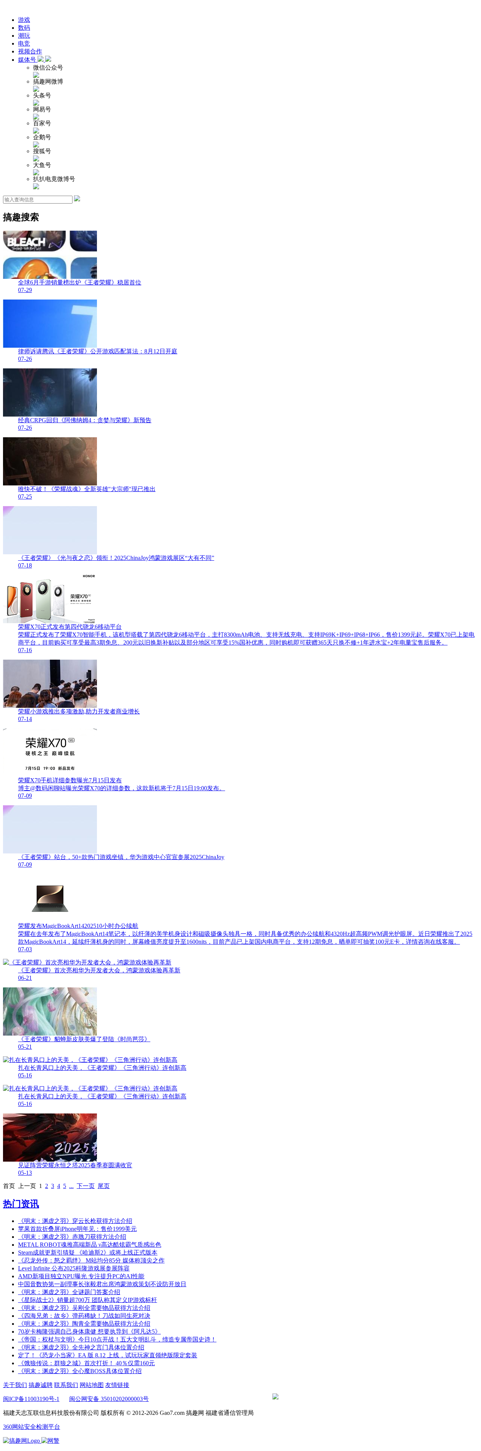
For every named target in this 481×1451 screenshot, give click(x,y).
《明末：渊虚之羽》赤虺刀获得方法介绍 (72, 1237)
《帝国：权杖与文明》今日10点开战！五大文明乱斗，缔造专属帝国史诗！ (117, 1339)
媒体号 (28, 59)
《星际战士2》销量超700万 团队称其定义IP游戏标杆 (87, 1300)
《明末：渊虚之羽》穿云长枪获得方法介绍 (75, 1221)
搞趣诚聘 (41, 1385)
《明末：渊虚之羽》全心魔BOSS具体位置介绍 (80, 1371)
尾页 (104, 1186)
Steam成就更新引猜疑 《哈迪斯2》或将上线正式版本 (87, 1252)
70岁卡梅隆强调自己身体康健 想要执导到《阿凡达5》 (89, 1331)
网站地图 (92, 1385)
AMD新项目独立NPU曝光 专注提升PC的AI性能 (81, 1276)
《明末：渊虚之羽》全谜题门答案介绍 (69, 1292)
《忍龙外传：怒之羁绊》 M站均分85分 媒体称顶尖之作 (91, 1260)
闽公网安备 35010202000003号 (109, 1399)
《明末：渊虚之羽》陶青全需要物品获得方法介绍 (84, 1323)
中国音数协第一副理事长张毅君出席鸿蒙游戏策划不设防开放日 (102, 1284)
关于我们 (15, 1385)
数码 (24, 27)
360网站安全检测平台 (31, 1427)
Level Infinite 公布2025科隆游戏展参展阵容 (74, 1268)
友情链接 (117, 1385)
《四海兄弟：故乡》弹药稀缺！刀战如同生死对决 (84, 1316)
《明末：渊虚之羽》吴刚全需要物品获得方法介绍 (84, 1308)
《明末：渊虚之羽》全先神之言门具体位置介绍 (81, 1347)
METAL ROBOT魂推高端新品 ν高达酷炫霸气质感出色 (89, 1244)
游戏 (24, 20)
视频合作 (30, 51)
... (71, 1186)
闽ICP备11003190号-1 (31, 1399)
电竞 (24, 43)
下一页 (86, 1186)
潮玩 (24, 35)
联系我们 (66, 1385)
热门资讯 (21, 1204)
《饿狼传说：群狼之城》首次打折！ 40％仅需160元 (86, 1363)
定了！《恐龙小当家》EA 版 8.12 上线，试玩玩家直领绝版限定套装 (107, 1355)
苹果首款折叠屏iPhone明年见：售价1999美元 (77, 1229)
